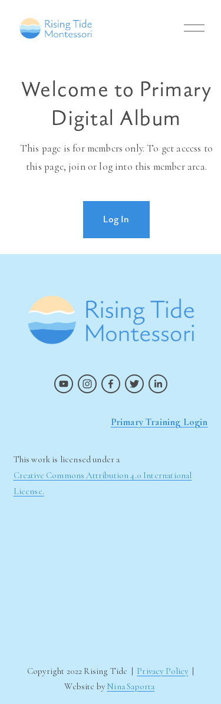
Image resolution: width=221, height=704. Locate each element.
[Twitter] (134, 383)
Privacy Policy (162, 671)
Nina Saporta (130, 686)
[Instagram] (87, 383)
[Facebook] (110, 383)
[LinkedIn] (158, 383)
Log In (116, 219)
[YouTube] (63, 383)
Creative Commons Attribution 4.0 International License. (103, 483)
